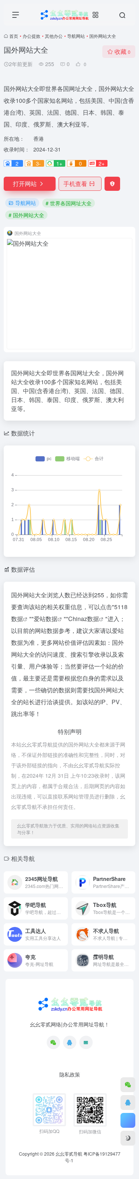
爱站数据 (45, 618)
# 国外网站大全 (26, 215)
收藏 (122, 51)
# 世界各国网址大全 (69, 203)
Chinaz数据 (83, 618)
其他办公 (54, 36)
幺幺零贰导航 (69, 1153)
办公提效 (31, 36)
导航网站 (76, 36)
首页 (13, 36)
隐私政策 (69, 1074)
